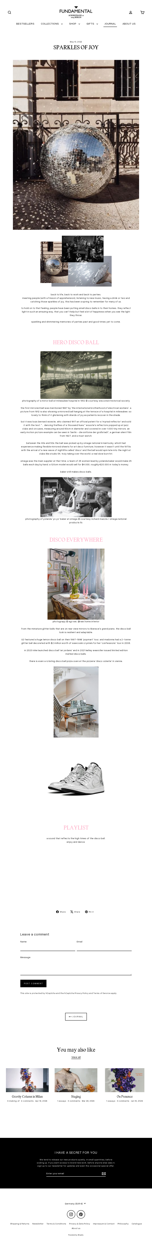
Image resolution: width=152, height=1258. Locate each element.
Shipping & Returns (20, 1223)
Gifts (91, 23)
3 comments (74, 1101)
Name (23, 941)
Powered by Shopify (76, 1235)
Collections (50, 23)
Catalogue (137, 1223)
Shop (73, 23)
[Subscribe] (103, 1173)
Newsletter (38, 1223)
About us (129, 23)
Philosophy (123, 1223)
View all (76, 1057)
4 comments (27, 1101)
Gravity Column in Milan (27, 1096)
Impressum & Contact (104, 1223)
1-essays (62, 1101)
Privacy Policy (82, 993)
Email (80, 941)
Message (25, 957)
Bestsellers (25, 23)
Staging (76, 1096)
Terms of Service (101, 993)
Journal (110, 23)
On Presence (125, 1096)
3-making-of (13, 1101)
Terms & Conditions (56, 1223)
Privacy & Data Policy (79, 1223)
